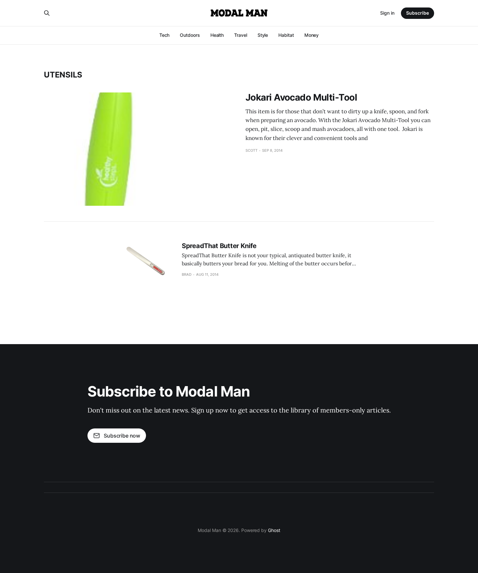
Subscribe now (122, 435)
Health (217, 35)
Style (263, 35)
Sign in (387, 13)
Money (311, 35)
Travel (240, 35)
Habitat (286, 35)
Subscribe (417, 13)
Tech (164, 35)
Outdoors (190, 35)
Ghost (274, 530)
